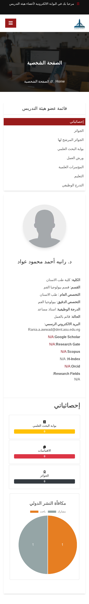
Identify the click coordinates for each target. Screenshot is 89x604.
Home (60, 81)
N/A (51, 337)
